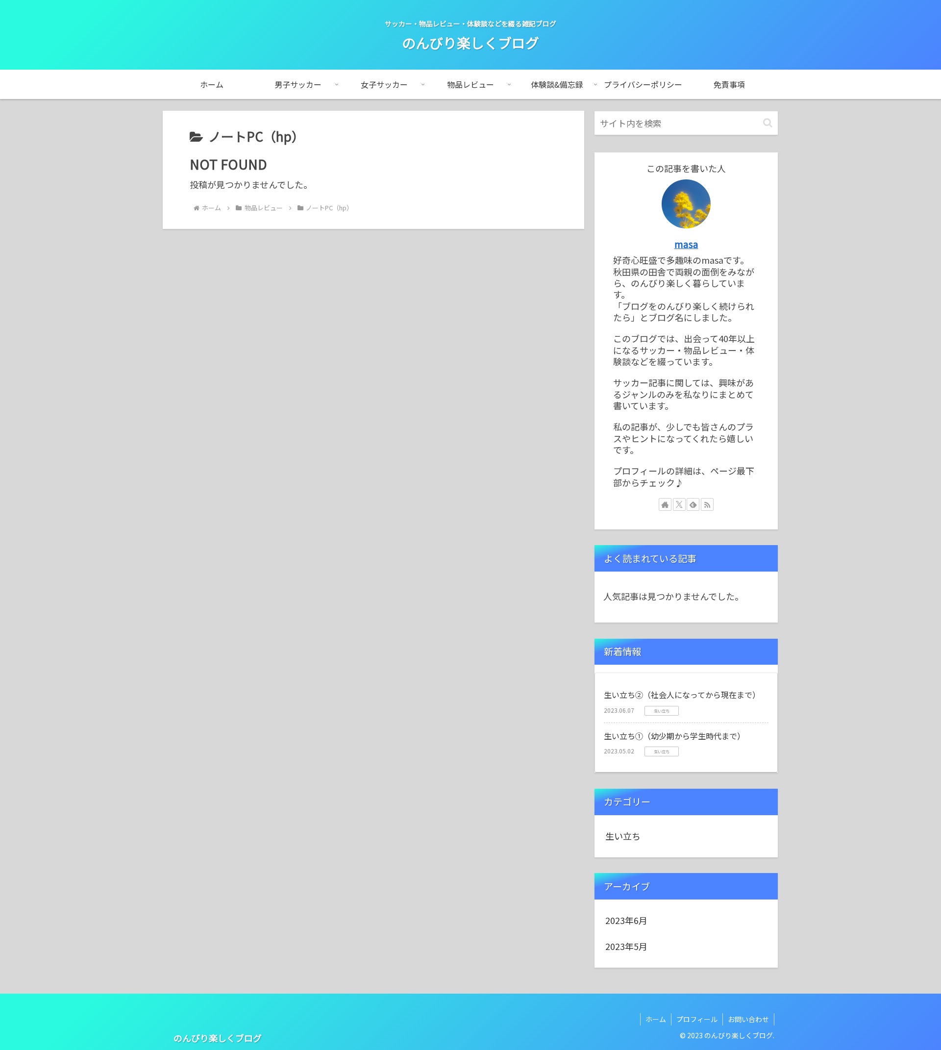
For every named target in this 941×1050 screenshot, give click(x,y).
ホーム (655, 1019)
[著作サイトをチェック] (665, 504)
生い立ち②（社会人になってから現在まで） (682, 694)
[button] (767, 122)
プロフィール (697, 1019)
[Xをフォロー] (679, 504)
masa (686, 244)
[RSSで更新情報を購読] (707, 504)
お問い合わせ (748, 1019)
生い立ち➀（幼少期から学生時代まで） (674, 736)
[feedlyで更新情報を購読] (693, 504)
